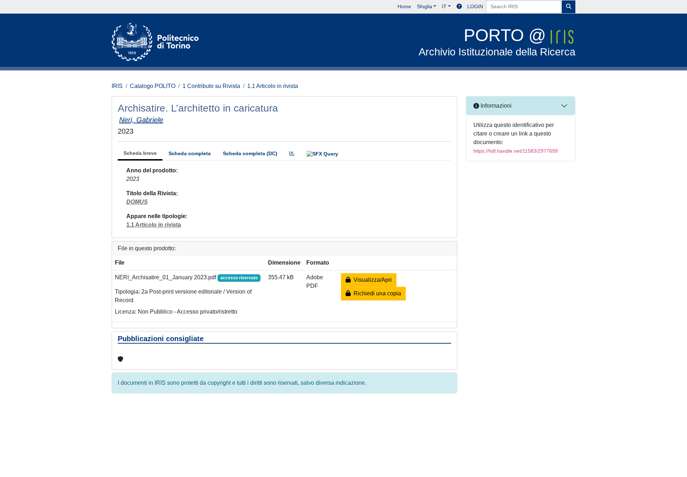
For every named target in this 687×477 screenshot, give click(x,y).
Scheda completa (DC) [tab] (250, 153)
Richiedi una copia (376, 293)
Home (404, 6)
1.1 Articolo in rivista (272, 86)
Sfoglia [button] (424, 6)
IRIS (117, 86)
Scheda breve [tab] (140, 153)
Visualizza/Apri (371, 280)
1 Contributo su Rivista (211, 86)
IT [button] (444, 6)
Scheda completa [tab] (190, 153)
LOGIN (475, 6)
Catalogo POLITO (152, 86)
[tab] (292, 153)
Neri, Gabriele (141, 120)
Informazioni (495, 106)
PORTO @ (497, 42)
